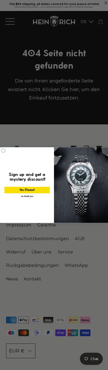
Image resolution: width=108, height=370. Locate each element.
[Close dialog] (3, 150)
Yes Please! (27, 190)
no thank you (27, 196)
